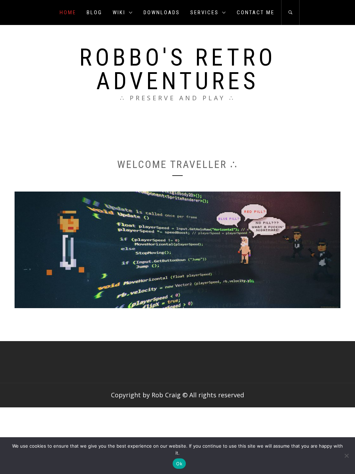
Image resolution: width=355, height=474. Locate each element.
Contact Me (256, 12)
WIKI (119, 12)
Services (204, 12)
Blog (94, 12)
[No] (346, 455)
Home (68, 12)
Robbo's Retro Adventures (177, 69)
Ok (179, 463)
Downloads (162, 12)
